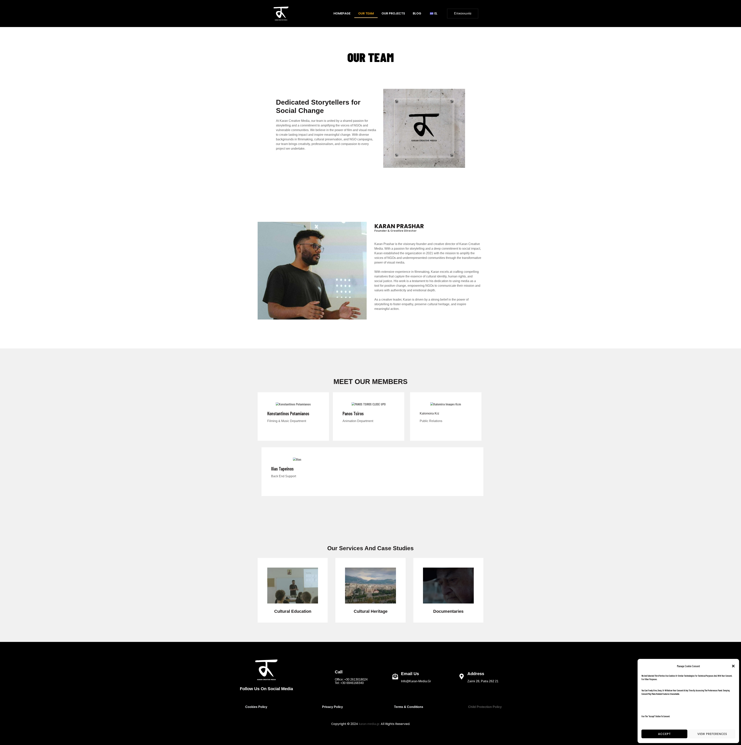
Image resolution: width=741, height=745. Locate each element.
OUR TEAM (366, 13)
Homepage (341, 13)
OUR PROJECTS (393, 13)
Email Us (410, 673)
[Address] (461, 676)
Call (339, 672)
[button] (733, 666)
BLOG (417, 13)
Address (475, 673)
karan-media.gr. (369, 724)
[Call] (329, 676)
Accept (664, 734)
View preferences (712, 734)
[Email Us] (395, 676)
